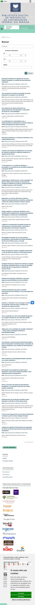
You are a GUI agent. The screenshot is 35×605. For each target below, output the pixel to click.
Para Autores (6, 474)
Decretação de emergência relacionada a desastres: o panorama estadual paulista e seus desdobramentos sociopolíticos (16, 371)
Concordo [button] (21, 593)
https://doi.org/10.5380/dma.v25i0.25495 (16, 433)
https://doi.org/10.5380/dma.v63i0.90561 (16, 97)
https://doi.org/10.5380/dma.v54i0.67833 (16, 171)
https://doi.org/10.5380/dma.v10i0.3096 (16, 334)
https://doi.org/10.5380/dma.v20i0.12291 (16, 308)
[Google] (9, 519)
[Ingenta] (8, 529)
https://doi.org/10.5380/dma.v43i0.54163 (16, 156)
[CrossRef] (21, 548)
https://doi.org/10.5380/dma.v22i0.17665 (16, 243)
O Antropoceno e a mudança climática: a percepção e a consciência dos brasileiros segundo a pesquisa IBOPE (17, 167)
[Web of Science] (9, 515)
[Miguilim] (8, 501)
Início (3, 37)
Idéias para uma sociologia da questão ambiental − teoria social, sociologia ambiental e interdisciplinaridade (17, 330)
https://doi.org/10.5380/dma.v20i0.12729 (16, 295)
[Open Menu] (1, 29)
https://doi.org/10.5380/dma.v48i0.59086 (16, 390)
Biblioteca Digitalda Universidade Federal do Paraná (15, 18)
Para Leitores (6, 472)
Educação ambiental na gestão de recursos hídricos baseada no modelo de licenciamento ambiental (16, 80)
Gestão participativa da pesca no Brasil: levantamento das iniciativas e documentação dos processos (17, 291)
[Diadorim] (7, 506)
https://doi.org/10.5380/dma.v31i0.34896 (16, 418)
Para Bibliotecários (7, 477)
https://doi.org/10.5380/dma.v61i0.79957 (16, 141)
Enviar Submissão (9, 447)
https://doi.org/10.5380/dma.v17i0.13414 (16, 282)
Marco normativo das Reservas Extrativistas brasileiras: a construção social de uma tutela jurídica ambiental (16, 386)
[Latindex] (7, 524)
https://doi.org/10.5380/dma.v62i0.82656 (16, 126)
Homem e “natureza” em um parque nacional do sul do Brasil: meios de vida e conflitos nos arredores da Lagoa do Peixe (17, 304)
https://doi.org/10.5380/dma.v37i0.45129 (16, 187)
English (5, 458)
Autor (5, 65)
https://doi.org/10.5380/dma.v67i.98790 (16, 349)
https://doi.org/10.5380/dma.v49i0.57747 (16, 84)
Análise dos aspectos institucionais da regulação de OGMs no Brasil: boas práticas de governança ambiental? (17, 429)
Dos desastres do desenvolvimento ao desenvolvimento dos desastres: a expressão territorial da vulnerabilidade (15, 109)
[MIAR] (9, 538)
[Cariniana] (10, 497)
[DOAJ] (6, 492)
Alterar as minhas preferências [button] (21, 599)
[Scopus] (8, 510)
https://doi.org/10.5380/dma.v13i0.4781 (16, 319)
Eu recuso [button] (21, 596)
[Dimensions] (9, 534)
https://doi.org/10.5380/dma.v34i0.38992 (16, 403)
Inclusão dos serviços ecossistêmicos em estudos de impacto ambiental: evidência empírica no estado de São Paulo (17, 152)
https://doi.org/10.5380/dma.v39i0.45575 (16, 113)
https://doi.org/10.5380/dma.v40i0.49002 (16, 217)
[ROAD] (8, 548)
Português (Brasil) (8, 461)
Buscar (30, 73)
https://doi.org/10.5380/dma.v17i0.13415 (16, 271)
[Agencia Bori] (16, 492)
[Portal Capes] (8, 543)
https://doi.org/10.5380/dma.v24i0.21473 (16, 230)
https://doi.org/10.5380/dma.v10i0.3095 (16, 362)
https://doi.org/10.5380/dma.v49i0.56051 (16, 204)
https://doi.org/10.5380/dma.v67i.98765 (16, 375)
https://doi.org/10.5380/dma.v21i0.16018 (16, 254)
